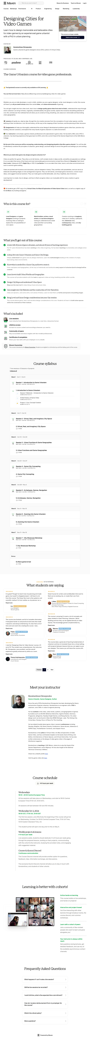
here (46, 754)
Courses (6, 8)
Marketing (66, 8)
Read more (9, 603)
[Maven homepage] (9, 3)
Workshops (13, 8)
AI (31, 8)
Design (57, 8)
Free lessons (22, 8)
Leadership (76, 8)
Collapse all (13, 371)
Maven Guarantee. (30, 347)
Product (38, 8)
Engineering (48, 8)
